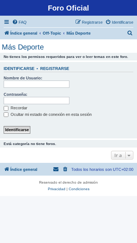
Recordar (18, 108)
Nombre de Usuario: (23, 78)
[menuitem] (19, 22)
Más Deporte (23, 47)
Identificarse (19, 68)
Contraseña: (15, 94)
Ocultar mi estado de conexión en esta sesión (50, 114)
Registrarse (54, 68)
